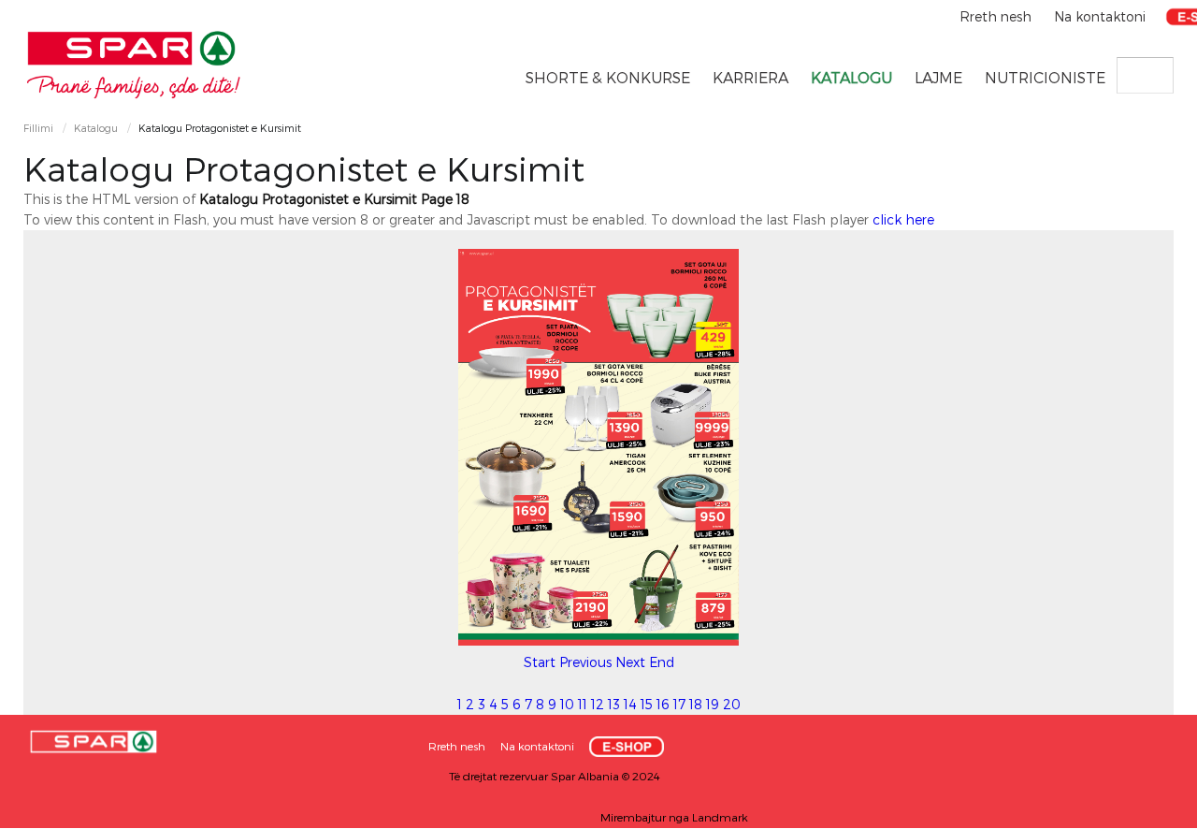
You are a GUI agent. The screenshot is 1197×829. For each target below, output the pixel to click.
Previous (585, 662)
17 (679, 704)
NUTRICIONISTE (1045, 77)
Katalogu (851, 77)
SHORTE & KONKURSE (608, 77)
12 (597, 704)
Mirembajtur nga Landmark (674, 816)
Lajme (938, 77)
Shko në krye (1145, 808)
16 (663, 704)
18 (695, 704)
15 (647, 704)
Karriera (750, 77)
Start (539, 662)
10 (567, 704)
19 (712, 704)
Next (630, 662)
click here (903, 219)
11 (582, 704)
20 (732, 704)
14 (630, 704)
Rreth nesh (997, 16)
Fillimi (38, 128)
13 (614, 704)
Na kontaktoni (1100, 16)
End (661, 662)
